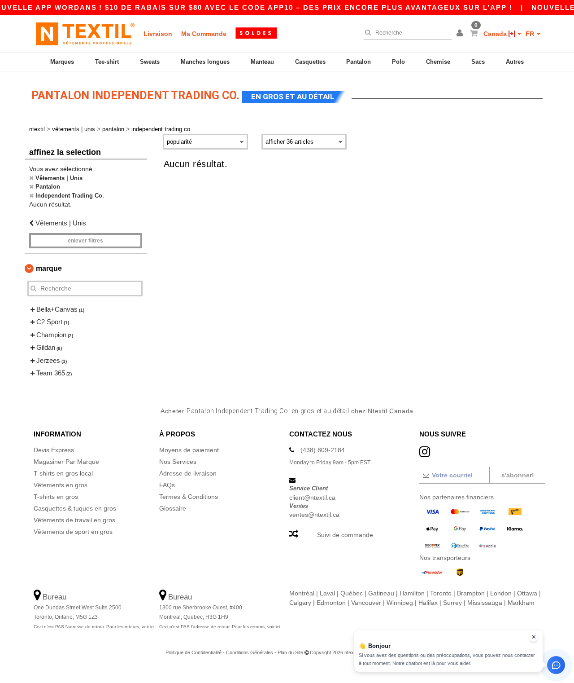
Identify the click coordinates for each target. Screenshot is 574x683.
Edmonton (331, 602)
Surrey (452, 602)
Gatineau (381, 593)
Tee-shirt (107, 61)
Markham (521, 602)
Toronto (441, 593)
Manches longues (205, 61)
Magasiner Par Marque (66, 461)
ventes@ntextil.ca (314, 514)
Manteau (262, 61)
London (501, 593)
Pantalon (358, 61)
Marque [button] (49, 268)
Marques (62, 61)
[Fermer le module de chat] (533, 637)
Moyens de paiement (189, 450)
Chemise (438, 61)
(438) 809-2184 (322, 450)
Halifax (428, 602)
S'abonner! (517, 475)
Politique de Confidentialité (193, 652)
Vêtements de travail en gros (74, 520)
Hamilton (412, 593)
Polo (398, 61)
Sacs (478, 61)
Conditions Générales (249, 652)
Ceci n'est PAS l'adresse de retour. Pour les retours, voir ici (94, 626)
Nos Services (177, 461)
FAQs (167, 485)
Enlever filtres (85, 241)
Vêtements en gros (60, 485)
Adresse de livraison (188, 473)
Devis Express (54, 450)
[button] (461, 33)
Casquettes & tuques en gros (75, 508)
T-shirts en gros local (63, 473)
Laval (327, 593)
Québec (351, 593)
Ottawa (527, 593)
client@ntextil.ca (312, 497)
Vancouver (366, 602)
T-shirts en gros (56, 496)
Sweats (150, 61)
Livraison (158, 33)
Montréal (301, 593)
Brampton (471, 593)
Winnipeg (400, 602)
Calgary (300, 602)
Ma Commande (203, 33)
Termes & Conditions (188, 496)
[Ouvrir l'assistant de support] (556, 665)
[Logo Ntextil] (85, 33)
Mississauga (484, 602)
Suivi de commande (345, 534)
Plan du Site (290, 652)
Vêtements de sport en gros (73, 531)
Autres (515, 61)
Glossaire (172, 508)
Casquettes (310, 61)
